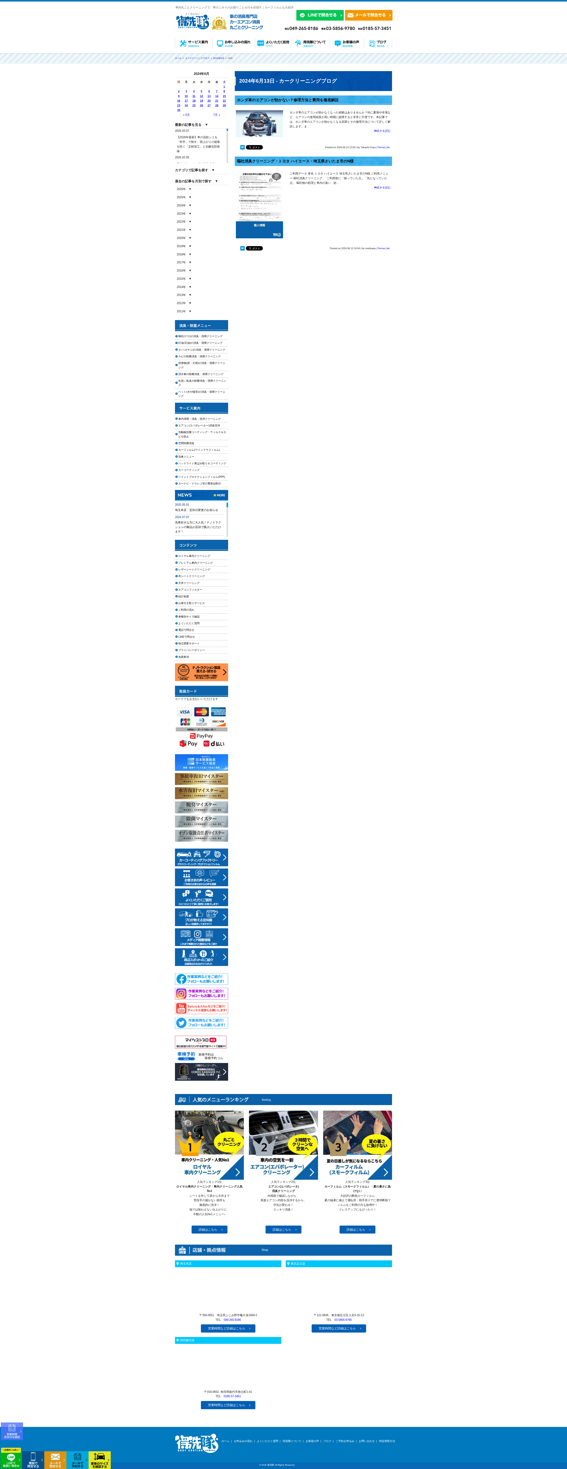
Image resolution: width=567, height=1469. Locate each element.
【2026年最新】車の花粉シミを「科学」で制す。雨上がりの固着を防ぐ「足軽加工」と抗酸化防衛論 (198, 144)
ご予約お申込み (345, 1441)
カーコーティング (189, 470)
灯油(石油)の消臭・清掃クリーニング (200, 342)
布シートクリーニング (194, 576)
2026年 (181, 189)
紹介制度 (183, 596)
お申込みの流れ (243, 1441)
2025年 (181, 197)
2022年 (181, 221)
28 (216, 105)
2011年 (181, 311)
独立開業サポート (189, 643)
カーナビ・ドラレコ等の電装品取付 (199, 483)
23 (178, 105)
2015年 (181, 278)
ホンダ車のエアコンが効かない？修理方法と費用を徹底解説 (288, 100)
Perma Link (384, 147)
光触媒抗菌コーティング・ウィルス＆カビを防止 (202, 434)
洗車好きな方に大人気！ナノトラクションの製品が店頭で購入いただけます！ (198, 527)
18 (194, 100)
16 (178, 100)
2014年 (181, 287)
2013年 (181, 295)
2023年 (181, 213)
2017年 (181, 262)
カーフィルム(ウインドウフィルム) (199, 449)
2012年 (181, 303)
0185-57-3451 (232, 1396)
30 (178, 110)
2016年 (181, 270)
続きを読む (384, 130)
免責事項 (183, 657)
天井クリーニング (194, 583)
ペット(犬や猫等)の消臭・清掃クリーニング (201, 394)
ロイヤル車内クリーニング (194, 556)
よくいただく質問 (189, 623)
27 (209, 105)
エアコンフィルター (194, 589)
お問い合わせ (367, 1441)
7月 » (216, 115)
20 (209, 100)
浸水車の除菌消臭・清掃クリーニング (200, 374)
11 (193, 96)
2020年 (181, 238)
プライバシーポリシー (191, 650)
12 (201, 96)
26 (201, 105)
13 (209, 96)
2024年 (181, 205)
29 (224, 105)
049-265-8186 (232, 1319)
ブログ (327, 1441)
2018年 (181, 254)
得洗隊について (292, 1441)
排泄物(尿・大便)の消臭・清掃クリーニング (201, 365)
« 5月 (186, 115)
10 (186, 96)
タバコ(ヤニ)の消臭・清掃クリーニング (201, 349)
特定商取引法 (387, 1441)
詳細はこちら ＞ (211, 1229)
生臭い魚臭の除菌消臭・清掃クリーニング (202, 383)
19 (201, 100)
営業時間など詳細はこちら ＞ (229, 1328)
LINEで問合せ (188, 636)
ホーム (225, 1441)
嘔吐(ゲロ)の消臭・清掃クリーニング (200, 336)
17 (186, 100)
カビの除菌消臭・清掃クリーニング (200, 356)
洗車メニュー (186, 456)
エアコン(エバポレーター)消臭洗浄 (199, 425)
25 (194, 105)
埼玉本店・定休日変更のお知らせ (196, 510)
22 (224, 100)
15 (224, 96)
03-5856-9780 (343, 1319)
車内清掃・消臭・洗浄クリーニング (199, 418)
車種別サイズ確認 (189, 616)
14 (216, 96)
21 (216, 100)
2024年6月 (218, 58)
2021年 (181, 229)
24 (186, 105)
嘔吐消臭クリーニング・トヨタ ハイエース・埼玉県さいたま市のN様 (295, 161)
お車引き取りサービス (194, 603)
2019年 (181, 246)
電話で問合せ (187, 630)
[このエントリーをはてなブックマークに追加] (242, 148)
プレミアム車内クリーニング (195, 562)
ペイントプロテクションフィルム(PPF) (201, 476)
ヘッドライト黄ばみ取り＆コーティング (202, 463)
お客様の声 (312, 1441)
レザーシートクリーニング (194, 569)
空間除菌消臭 (186, 443)
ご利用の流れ (186, 609)
